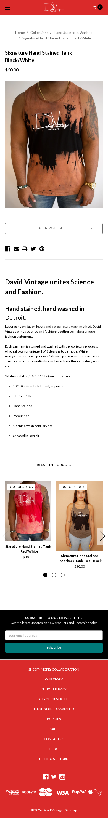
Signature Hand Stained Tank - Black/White (56, 38)
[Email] (16, 249)
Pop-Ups (54, 719)
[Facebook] (7, 249)
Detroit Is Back (54, 689)
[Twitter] (33, 249)
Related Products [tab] (54, 465)
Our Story (54, 679)
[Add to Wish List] (45, 495)
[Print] (25, 249)
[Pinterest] (42, 249)
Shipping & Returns (54, 759)
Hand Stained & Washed (73, 32)
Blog (54, 749)
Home (20, 32)
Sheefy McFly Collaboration (53, 669)
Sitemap (70, 810)
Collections (39, 32)
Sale (54, 729)
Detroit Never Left (54, 699)
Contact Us (54, 739)
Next (102, 536)
